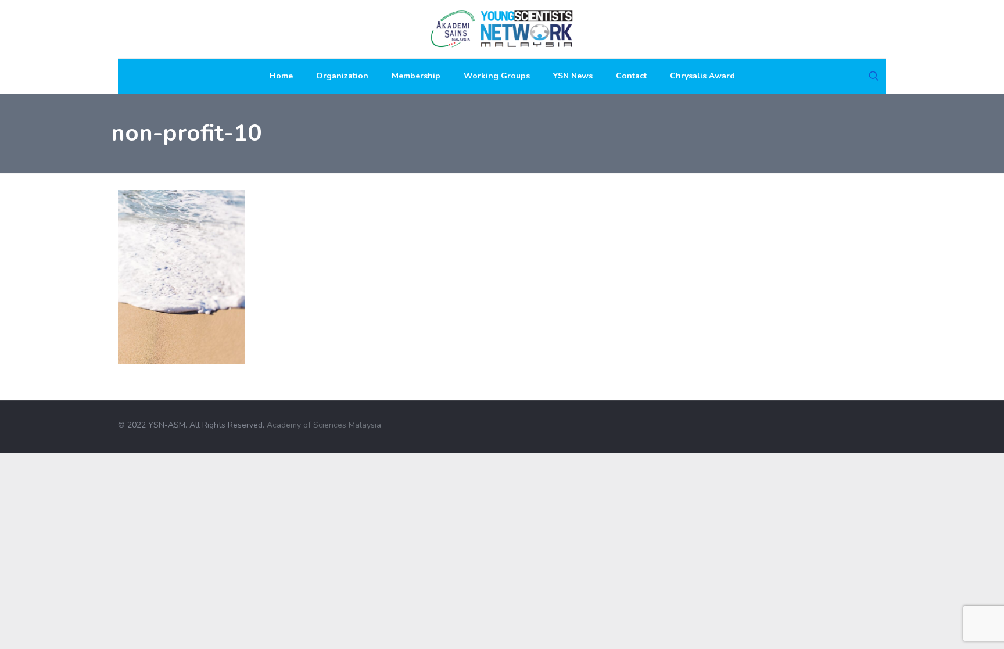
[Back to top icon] (882, 419)
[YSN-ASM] (501, 29)
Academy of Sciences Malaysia (324, 425)
